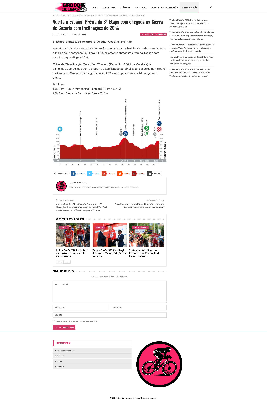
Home (95, 7)
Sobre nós (61, 356)
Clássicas (125, 7)
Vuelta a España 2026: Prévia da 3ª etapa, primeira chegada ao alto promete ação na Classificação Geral (189, 23)
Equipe (59, 361)
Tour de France (109, 7)
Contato (60, 367)
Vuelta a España (189, 7)
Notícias (145, 34)
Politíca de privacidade (66, 351)
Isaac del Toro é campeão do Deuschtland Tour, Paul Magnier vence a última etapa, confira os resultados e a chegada (191, 60)
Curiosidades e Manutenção (164, 7)
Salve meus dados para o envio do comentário (76, 322)
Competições (140, 7)
